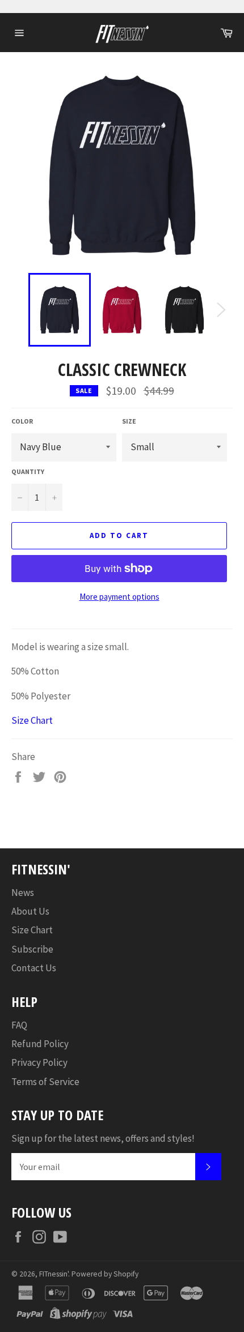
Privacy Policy (39, 1062)
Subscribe (32, 949)
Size (129, 421)
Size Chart (32, 720)
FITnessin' (53, 1274)
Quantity (27, 471)
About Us (30, 911)
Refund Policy (40, 1044)
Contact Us (33, 968)
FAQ (19, 1025)
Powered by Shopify (104, 1274)
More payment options (119, 596)
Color (22, 421)
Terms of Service (45, 1081)
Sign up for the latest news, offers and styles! (103, 1138)
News (22, 892)
